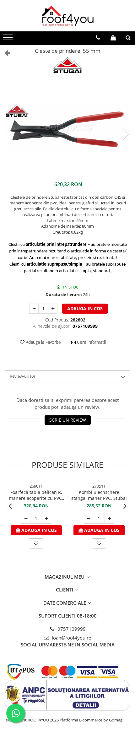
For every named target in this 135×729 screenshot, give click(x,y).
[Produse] (8, 39)
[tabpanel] (67, 127)
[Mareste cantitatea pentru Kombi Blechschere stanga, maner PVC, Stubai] (109, 519)
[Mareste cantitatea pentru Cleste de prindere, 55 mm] (52, 309)
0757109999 (71, 629)
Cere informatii (91, 342)
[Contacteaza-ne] (97, 37)
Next (125, 134)
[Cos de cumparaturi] (113, 37)
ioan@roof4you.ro (71, 637)
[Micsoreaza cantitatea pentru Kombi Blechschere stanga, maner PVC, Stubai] (88, 519)
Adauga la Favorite (42, 342)
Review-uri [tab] (22, 376)
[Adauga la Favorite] (36, 543)
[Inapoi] (4, 52)
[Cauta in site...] (128, 37)
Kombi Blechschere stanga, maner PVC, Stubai (99, 495)
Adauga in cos (85, 308)
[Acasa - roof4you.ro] (67, 16)
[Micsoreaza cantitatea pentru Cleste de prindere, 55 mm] (34, 309)
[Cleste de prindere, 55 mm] (67, 127)
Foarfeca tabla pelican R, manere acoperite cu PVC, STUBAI (36, 495)
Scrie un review (67, 420)
